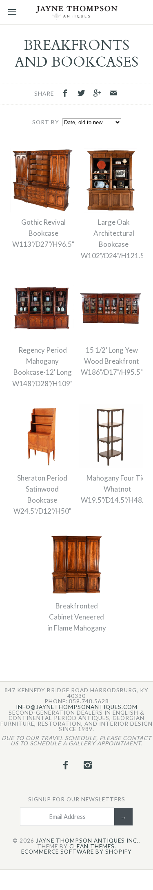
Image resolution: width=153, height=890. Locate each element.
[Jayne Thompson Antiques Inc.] (76, 12)
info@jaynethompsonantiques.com (76, 707)
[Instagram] (88, 765)
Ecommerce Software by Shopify (76, 852)
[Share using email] (113, 94)
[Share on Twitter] (83, 94)
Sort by (45, 122)
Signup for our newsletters (76, 799)
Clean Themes (92, 847)
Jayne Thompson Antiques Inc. (87, 841)
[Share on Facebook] (67, 94)
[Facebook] (66, 765)
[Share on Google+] (99, 94)
